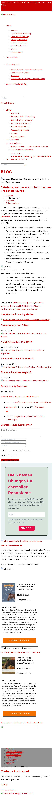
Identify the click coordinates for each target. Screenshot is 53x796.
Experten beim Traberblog (23, 116)
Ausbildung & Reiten (20, 130)
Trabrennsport (17, 136)
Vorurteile (39, 303)
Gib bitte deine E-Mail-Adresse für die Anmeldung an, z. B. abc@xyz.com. (26, 521)
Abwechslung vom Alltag (15, 324)
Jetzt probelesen (24, 600)
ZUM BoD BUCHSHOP (19, 640)
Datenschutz (10, 761)
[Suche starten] (25, 165)
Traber (31, 303)
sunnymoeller (11, 407)
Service (14, 133)
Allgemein (15, 113)
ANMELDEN (26, 528)
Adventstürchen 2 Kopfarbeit (17, 358)
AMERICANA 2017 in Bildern (16, 341)
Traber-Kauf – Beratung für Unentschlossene (31, 156)
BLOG (8, 110)
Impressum (10, 762)
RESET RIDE (16, 153)
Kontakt (9, 764)
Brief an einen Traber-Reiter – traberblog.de (32, 402)
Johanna (9, 196)
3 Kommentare (12, 203)
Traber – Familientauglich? (16, 372)
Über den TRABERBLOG (17, 159)
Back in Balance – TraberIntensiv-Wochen (29, 146)
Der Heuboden (12, 140)
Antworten (39, 407)
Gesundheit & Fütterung (21, 120)
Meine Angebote (13, 143)
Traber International (20, 126)
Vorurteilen (5, 217)
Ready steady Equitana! (14, 386)
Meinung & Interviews (20, 123)
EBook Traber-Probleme (22, 149)
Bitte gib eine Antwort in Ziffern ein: (16, 450)
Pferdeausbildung (20, 303)
